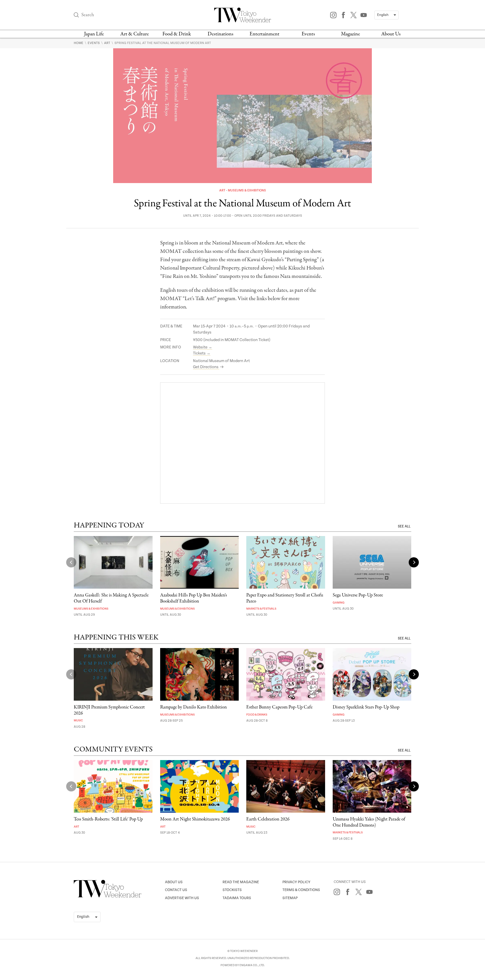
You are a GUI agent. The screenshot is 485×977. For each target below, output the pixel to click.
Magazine (350, 34)
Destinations (220, 34)
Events (308, 34)
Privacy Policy (296, 882)
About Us (391, 34)
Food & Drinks (256, 714)
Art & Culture (134, 34)
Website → (202, 347)
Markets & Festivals (261, 608)
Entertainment (264, 34)
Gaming (339, 602)
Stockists (232, 890)
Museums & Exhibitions (247, 190)
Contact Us (176, 890)
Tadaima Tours (237, 898)
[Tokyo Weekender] (107, 896)
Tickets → (201, 353)
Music (78, 720)
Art (107, 43)
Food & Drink (176, 34)
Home (79, 43)
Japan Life (94, 34)
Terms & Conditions (301, 890)
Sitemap (290, 898)
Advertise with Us (182, 898)
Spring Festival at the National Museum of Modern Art (162, 43)
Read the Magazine (241, 882)
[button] (414, 562)
